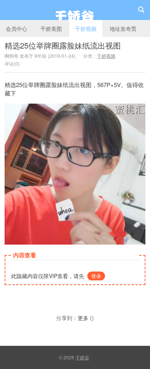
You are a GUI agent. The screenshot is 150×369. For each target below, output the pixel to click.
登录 (96, 276)
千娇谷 (75, 10)
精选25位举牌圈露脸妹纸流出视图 (63, 45)
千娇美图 (51, 28)
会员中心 (16, 28)
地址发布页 (123, 28)
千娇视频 (86, 28)
